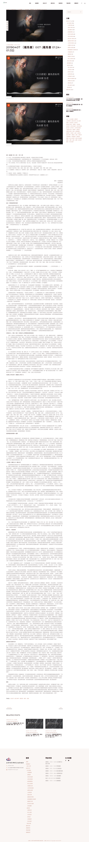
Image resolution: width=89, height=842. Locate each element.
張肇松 (74, 129)
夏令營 (71, 128)
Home (7, 9)
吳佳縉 (78, 124)
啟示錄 (67, 128)
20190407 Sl (17, 145)
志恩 (16, 719)
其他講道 (70, 29)
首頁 (27, 761)
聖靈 (67, 138)
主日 (67, 119)
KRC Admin (17, 44)
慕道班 (78, 129)
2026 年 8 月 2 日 (9, 719)
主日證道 (20, 9)
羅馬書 (11, 44)
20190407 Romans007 (18, 98)
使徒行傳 (70, 27)
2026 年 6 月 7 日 (48, 730)
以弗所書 (70, 25)
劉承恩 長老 (69, 124)
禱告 (76, 134)
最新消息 (68, 89)
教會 (73, 131)
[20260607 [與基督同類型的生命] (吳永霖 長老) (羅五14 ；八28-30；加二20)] (54, 724)
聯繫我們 (28, 832)
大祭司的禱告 (71, 43)
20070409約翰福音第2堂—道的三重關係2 (74, 110)
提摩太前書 (70, 47)
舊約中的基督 (71, 78)
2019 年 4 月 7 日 (7, 25)
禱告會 (79, 134)
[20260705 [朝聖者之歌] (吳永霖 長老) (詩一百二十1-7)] (34, 724)
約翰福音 (70, 76)
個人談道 (70, 67)
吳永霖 (11, 698)
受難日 (74, 124)
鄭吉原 (79, 140)
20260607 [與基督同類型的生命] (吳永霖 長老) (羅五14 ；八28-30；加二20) (53, 736)
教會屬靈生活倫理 (72, 49)
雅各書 (69, 83)
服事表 (67, 133)
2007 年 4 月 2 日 (69, 103)
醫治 (67, 141)
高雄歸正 (28, 764)
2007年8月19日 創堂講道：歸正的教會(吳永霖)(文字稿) (74, 99)
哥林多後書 (70, 34)
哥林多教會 (70, 36)
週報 (76, 140)
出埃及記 (70, 69)
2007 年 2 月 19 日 (69, 97)
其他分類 (12, 721)
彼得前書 (70, 74)
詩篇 (70, 140)
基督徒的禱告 (71, 40)
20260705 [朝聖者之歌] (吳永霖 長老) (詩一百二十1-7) (34, 735)
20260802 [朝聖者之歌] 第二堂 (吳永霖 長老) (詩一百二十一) (15, 724)
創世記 (69, 71)
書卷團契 (69, 63)
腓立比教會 (70, 58)
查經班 (68, 65)
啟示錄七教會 (71, 38)
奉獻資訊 (28, 828)
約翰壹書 (70, 52)
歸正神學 (16, 698)
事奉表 (75, 119)
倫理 (67, 122)
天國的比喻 (70, 45)
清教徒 (72, 134)
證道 (28, 698)
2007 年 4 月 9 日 (69, 108)
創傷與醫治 (70, 32)
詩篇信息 (70, 80)
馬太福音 (70, 85)
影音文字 (13, 9)
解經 (25, 698)
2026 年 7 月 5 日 (29, 730)
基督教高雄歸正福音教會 (10, 98)
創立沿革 (29, 766)
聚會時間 (28, 830)
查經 (75, 133)
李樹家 (71, 133)
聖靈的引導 (70, 56)
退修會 (68, 87)
